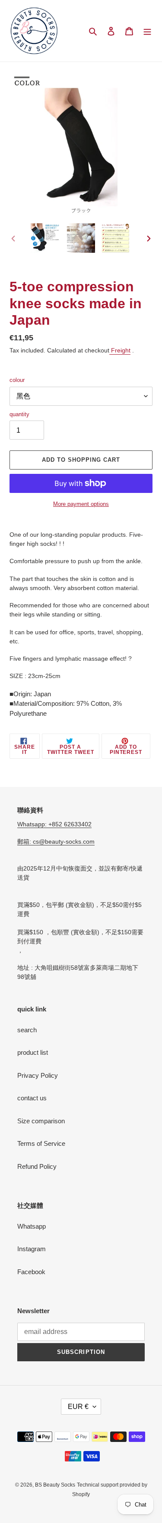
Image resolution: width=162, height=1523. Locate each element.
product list (32, 1052)
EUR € (78, 1406)
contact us (32, 1098)
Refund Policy (37, 1166)
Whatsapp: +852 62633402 (54, 824)
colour (17, 380)
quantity (19, 414)
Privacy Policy (37, 1075)
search (27, 1030)
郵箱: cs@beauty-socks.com (56, 841)
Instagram (31, 1248)
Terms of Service (41, 1143)
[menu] (147, 31)
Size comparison (41, 1121)
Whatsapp (31, 1226)
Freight (119, 350)
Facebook (31, 1271)
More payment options (81, 504)
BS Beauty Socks (55, 1485)
